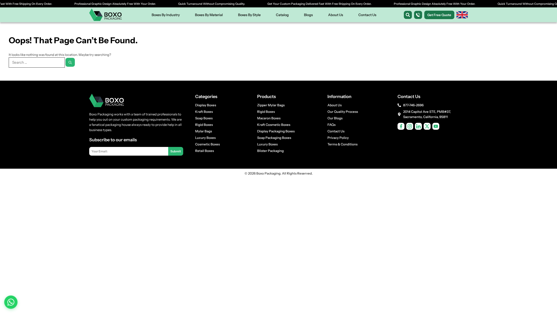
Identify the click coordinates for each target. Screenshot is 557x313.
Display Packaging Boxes (276, 131)
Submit (175, 151)
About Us (335, 15)
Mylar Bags (203, 131)
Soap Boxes (204, 118)
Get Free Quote (439, 15)
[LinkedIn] (418, 126)
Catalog (282, 15)
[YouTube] (435, 126)
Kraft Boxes (204, 112)
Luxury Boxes (205, 138)
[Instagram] (409, 126)
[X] (427, 126)
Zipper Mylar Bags (271, 105)
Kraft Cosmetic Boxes (273, 125)
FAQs (331, 125)
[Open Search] (408, 15)
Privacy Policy (338, 138)
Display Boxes (205, 105)
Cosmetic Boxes (207, 144)
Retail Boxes (204, 151)
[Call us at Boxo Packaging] (418, 15)
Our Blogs (334, 118)
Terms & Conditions (342, 144)
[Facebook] (401, 126)
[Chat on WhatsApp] (10, 302)
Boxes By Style (249, 15)
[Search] (70, 62)
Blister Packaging (270, 151)
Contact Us (367, 15)
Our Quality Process (342, 112)
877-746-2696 (413, 105)
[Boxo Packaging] (105, 14)
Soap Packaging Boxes (274, 138)
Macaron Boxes (268, 118)
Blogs (308, 15)
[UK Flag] (462, 14)
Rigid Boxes (204, 125)
